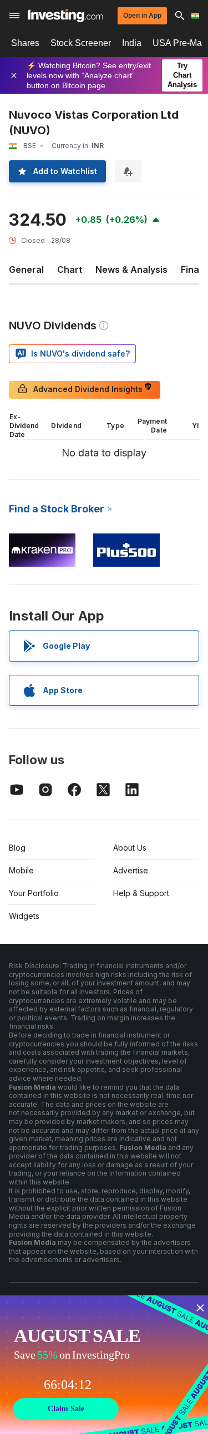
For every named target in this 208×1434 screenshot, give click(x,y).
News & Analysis (131, 269)
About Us (129, 847)
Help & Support (141, 893)
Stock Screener (80, 43)
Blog (17, 847)
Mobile (21, 870)
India (131, 43)
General (26, 269)
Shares (25, 43)
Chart (69, 269)
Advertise (130, 870)
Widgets (24, 916)
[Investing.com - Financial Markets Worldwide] (65, 15)
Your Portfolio (34, 893)
